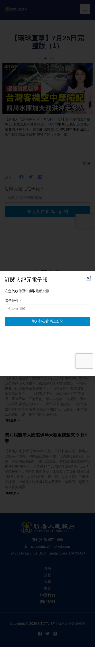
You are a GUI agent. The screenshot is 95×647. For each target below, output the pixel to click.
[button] (88, 278)
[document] (47, 323)
